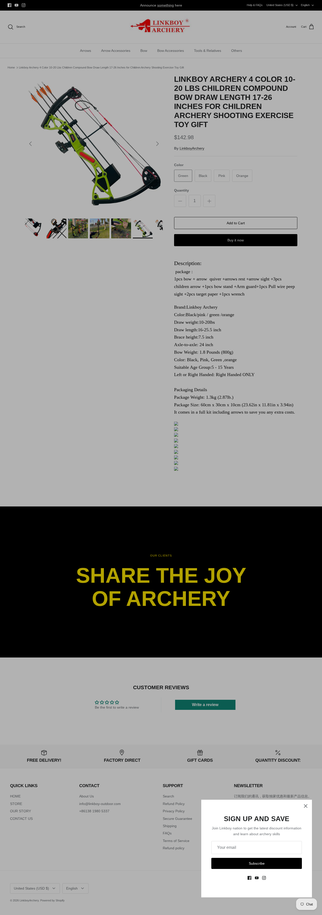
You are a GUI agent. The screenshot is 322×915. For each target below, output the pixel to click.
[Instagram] (264, 878)
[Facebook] (249, 878)
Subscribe (257, 863)
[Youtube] (257, 878)
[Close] (305, 806)
